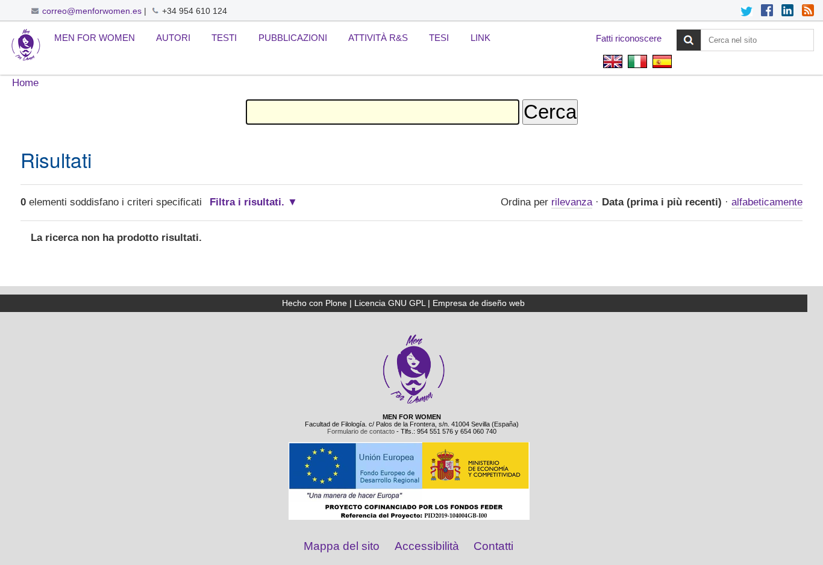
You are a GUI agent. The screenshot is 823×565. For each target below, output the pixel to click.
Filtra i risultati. (247, 202)
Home (25, 83)
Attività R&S (378, 38)
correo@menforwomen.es (92, 11)
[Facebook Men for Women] (767, 11)
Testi (224, 38)
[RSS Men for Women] (808, 11)
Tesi (439, 38)
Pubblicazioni (292, 38)
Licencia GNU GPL (389, 303)
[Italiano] (26, 45)
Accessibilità (427, 546)
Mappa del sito (342, 546)
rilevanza (571, 202)
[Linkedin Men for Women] (787, 11)
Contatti (493, 546)
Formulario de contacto (361, 431)
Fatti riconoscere (629, 38)
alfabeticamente (767, 202)
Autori (173, 38)
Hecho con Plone (314, 303)
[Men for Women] (414, 402)
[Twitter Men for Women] (746, 11)
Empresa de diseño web (479, 303)
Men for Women (94, 38)
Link (480, 38)
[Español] (660, 63)
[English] (612, 63)
